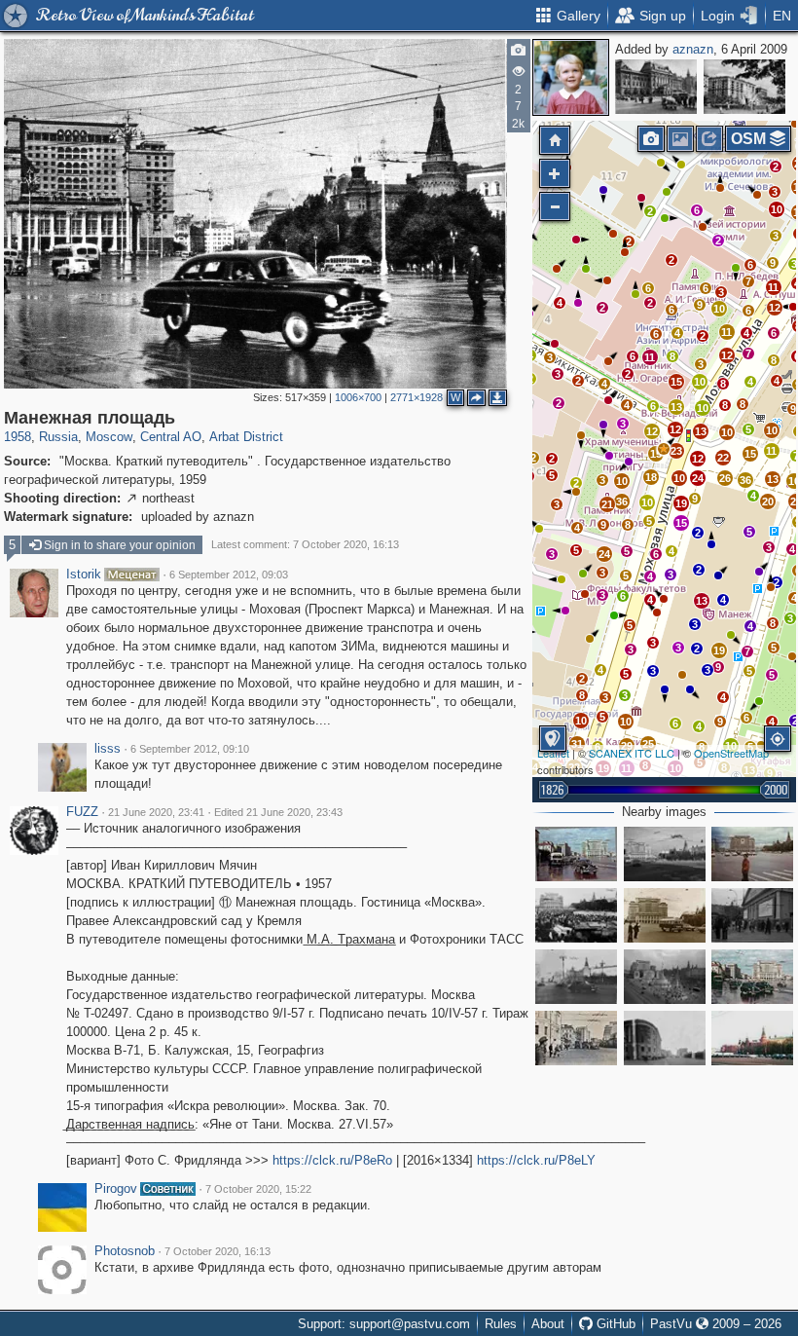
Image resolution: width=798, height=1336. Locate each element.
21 (607, 504)
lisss (107, 749)
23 (676, 451)
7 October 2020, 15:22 (258, 1189)
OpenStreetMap (731, 753)
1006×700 (358, 397)
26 (725, 478)
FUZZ (82, 812)
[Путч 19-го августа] (576, 915)
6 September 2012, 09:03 (228, 574)
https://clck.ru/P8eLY (536, 1160)
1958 (17, 436)
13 (701, 601)
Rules (501, 1324)
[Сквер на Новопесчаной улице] (744, 86)
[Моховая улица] (576, 1038)
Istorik (83, 574)
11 (771, 451)
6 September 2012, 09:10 (189, 749)
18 (651, 477)
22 (723, 458)
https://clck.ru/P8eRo (332, 1160)
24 (604, 554)
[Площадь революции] (656, 86)
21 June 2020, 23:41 (156, 812)
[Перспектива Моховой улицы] (665, 1038)
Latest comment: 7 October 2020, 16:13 (305, 544)
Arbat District (246, 436)
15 (681, 523)
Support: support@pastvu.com (384, 1324)
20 (768, 501)
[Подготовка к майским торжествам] (665, 976)
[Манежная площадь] (664, 449)
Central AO (170, 436)
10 (581, 720)
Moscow (109, 436)
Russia (58, 436)
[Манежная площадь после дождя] (752, 976)
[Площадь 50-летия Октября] (665, 854)
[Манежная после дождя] (576, 854)
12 (698, 458)
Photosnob (124, 1251)
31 (577, 744)
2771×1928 (416, 397)
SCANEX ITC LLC (631, 753)
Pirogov (115, 1189)
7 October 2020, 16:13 (217, 1251)
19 (719, 650)
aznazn (692, 49)
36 (745, 480)
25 (648, 744)
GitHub (614, 1324)
